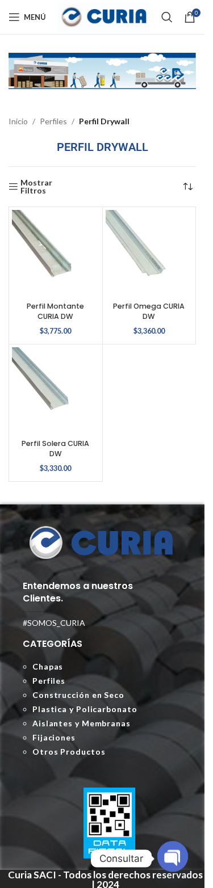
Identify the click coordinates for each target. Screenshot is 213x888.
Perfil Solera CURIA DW (55, 448)
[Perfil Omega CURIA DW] (149, 253)
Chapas (47, 666)
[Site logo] (103, 16)
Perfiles (53, 121)
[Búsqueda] (167, 17)
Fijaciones (54, 737)
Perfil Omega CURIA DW (149, 311)
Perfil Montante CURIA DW (55, 311)
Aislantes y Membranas (81, 723)
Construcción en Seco (78, 695)
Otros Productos (69, 751)
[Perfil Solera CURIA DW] (55, 391)
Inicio (18, 121)
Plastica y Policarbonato (84, 709)
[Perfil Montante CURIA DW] (55, 253)
